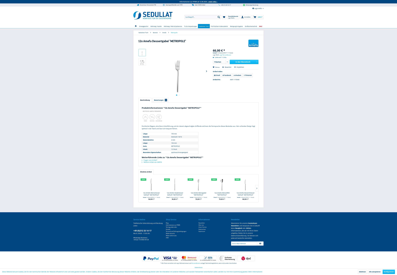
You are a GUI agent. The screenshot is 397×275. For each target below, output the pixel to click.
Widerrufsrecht (170, 233)
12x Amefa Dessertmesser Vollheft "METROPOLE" (246, 194)
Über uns (201, 225)
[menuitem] (202, 17)
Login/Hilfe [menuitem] (258, 8)
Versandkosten (196, 263)
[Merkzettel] (224, 17)
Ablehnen (362, 272)
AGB (167, 238)
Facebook (227, 75)
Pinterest (248, 75)
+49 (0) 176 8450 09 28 (141, 240)
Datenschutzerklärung (238, 236)
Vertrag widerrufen (171, 227)
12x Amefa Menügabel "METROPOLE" (198, 194)
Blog (167, 223)
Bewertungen (160, 100)
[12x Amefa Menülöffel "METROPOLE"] (222, 183)
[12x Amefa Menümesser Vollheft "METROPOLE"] (151, 183)
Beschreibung (145, 100)
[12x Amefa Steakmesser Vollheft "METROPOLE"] (175, 183)
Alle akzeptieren (375, 272)
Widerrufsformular (171, 235)
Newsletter (201, 223)
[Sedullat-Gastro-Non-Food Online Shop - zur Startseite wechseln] (152, 15)
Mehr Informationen (255, 272)
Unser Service (202, 227)
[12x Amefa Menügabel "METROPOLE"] (198, 183)
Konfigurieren (389, 272)
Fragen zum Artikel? (150, 160)
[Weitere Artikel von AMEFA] (253, 43)
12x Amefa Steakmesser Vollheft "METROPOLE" (175, 194)
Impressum (201, 231)
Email (218, 75)
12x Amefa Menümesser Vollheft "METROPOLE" (151, 194)
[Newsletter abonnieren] (260, 243)
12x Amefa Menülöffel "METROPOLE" (222, 194)
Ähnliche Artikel (146, 172)
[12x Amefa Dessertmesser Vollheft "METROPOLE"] (245, 183)
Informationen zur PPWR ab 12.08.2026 (198, 2)
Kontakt (168, 229)
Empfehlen (240, 67)
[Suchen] (219, 17)
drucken (238, 75)
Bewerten (228, 67)
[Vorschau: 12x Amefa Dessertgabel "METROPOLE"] (142, 52)
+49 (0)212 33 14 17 (142, 230)
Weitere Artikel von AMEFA (152, 162)
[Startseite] (136, 26)
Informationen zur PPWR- (173, 225)
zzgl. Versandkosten (225, 55)
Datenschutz (202, 229)
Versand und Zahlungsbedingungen (176, 231)
